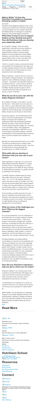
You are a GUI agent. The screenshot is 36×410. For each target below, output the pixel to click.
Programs (18, 5)
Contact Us (5, 346)
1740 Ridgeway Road (9, 356)
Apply (10, 328)
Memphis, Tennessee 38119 (11, 357)
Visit (9, 318)
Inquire (11, 335)
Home (4, 7)
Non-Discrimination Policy (10, 369)
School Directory (7, 371)
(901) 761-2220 (12, 359)
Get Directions (6, 348)
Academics (22, 7)
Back (3, 304)
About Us (5, 5)
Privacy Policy (6, 367)
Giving (23, 5)
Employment (6, 365)
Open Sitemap (6, 400)
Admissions (11, 5)
